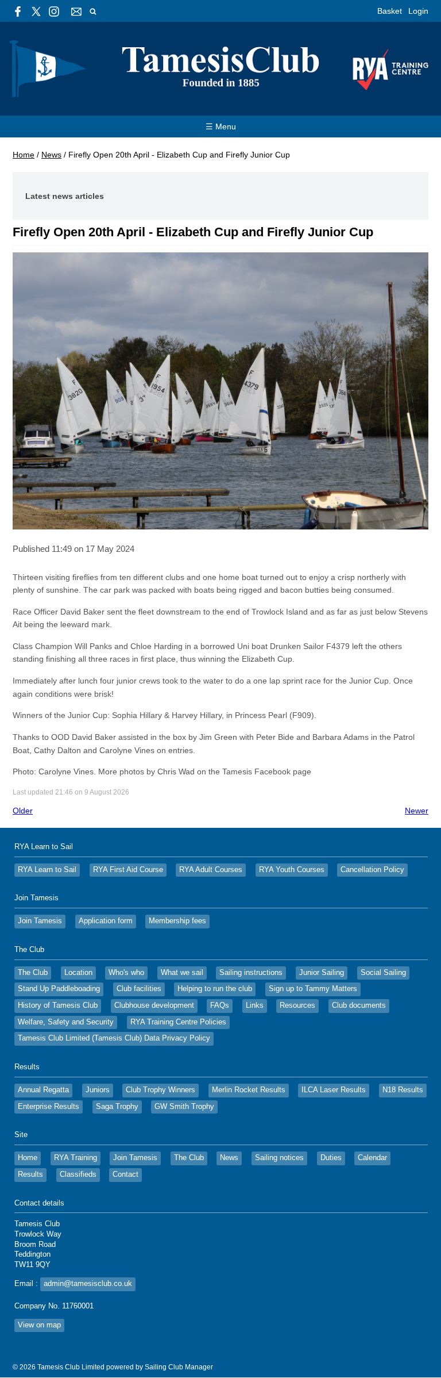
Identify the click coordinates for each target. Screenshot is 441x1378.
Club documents (359, 1005)
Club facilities (139, 989)
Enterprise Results (48, 1107)
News (51, 154)
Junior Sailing (321, 973)
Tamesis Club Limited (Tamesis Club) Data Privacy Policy (114, 1038)
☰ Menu (221, 126)
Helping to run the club (214, 989)
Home (23, 154)
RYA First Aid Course (128, 870)
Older (23, 810)
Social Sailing (383, 973)
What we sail (182, 973)
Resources (297, 1005)
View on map (39, 1325)
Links (255, 1005)
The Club (33, 973)
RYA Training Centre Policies (178, 1022)
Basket (389, 11)
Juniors (98, 1090)
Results (30, 1174)
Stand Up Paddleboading (59, 989)
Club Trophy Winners (160, 1090)
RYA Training (75, 1158)
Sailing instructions (251, 973)
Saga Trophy (117, 1107)
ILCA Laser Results (333, 1090)
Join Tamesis (40, 921)
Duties (331, 1158)
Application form (106, 921)
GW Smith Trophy (184, 1107)
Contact (125, 1174)
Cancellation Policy (372, 870)
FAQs (219, 1005)
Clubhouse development (154, 1005)
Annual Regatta (43, 1090)
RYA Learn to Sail (47, 870)
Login (418, 11)
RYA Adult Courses (210, 870)
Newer (416, 810)
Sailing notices (279, 1158)
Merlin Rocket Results (248, 1090)
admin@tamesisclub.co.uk (88, 1284)
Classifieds (78, 1174)
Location (78, 973)
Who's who (126, 973)
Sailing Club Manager (179, 1367)
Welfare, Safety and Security (66, 1022)
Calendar (372, 1158)
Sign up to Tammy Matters (313, 989)
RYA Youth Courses (291, 870)
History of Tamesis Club (58, 1005)
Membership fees (177, 921)
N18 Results (402, 1090)
